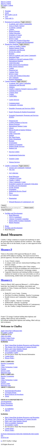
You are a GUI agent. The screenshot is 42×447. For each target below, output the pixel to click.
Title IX (7, 410)
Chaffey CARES (14, 180)
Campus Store (13, 92)
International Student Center (18, 126)
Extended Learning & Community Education (23, 184)
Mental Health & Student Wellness (20, 130)
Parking (11, 135)
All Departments (6, 401)
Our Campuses (14, 77)
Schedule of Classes (15, 35)
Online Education (14, 33)
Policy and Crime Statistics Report (16, 349)
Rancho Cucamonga (7, 363)
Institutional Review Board (17, 191)
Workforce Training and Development (21, 42)
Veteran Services (14, 162)
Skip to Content (6, 2)
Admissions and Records (17, 50)
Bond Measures (14, 176)
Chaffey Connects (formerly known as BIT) (23, 89)
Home (7, 226)
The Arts (12, 169)
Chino (3, 365)
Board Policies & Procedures (14, 394)
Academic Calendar (15, 27)
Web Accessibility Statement (14, 351)
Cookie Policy (9, 356)
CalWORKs (13, 96)
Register (11, 53)
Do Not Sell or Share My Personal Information (20, 354)
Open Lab (12, 132)
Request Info (18, 331)
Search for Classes (15, 37)
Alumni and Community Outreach (20, 168)
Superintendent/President (13, 391)
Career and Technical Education (19, 40)
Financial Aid (13, 70)
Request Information (15, 79)
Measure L (6, 280)
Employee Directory (7, 340)
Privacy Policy (9, 358)
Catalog (11, 29)
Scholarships (13, 143)
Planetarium (13, 198)
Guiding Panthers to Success (18, 122)
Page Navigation (6, 210)
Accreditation (9, 409)
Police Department (15, 139)
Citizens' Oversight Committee (19, 219)
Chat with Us (9, 18)
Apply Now (5, 331)
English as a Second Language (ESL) (21, 59)
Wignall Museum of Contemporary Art (21, 202)
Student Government (15, 144)
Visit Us (11, 331)
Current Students (10, 81)
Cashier (11, 68)
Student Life (13, 148)
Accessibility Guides (11, 352)
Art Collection (13, 173)
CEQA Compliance (15, 217)
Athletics (12, 87)
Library (11, 128)
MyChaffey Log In (11, 15)
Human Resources (7, 403)
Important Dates (14, 57)
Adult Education (14, 63)
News (11, 193)
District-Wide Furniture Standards (20, 221)
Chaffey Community (11, 166)
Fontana (3, 369)
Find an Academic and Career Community (22, 55)
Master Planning (14, 222)
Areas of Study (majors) (16, 26)
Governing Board (10, 392)
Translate (8, 11)
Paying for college (15, 52)
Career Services (14, 100)
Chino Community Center (17, 182)
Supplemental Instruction (17, 155)
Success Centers (14, 152)
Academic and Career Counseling (20, 83)
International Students (16, 61)
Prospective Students (11, 44)
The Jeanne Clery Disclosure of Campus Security (21, 347)
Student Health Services (16, 146)
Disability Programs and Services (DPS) (22, 108)
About (7, 396)
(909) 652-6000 (6, 336)
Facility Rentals (14, 187)
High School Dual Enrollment (18, 65)
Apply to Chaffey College (17, 46)
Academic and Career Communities (20, 24)
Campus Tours (13, 72)
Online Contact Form (7, 338)
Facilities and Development (18, 186)
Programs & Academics (12, 22)
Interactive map (6, 372)
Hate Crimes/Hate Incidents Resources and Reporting (22, 345)
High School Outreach (16, 66)
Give (6, 16)
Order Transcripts (14, 133)
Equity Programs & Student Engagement (22, 112)
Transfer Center (14, 159)
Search (3, 207)
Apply (7, 13)
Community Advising (16, 105)
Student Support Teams (16, 48)
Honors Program (14, 31)
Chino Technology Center (9, 367)
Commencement (14, 103)
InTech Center (13, 38)
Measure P (6, 249)
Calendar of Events (15, 91)
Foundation (12, 189)
